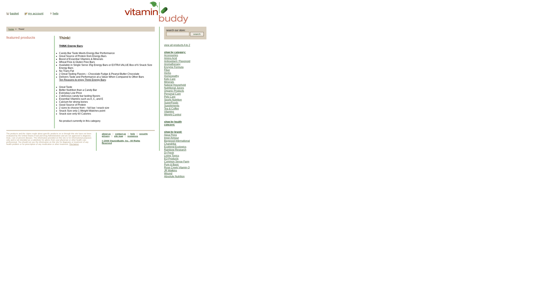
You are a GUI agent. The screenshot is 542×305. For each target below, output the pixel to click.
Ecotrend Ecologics (175, 146)
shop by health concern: (173, 123)
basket (14, 13)
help (55, 13)
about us (106, 134)
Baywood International (177, 140)
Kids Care (170, 79)
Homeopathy (171, 76)
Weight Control (172, 114)
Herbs (167, 73)
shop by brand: (173, 131)
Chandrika (170, 143)
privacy (106, 136)
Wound (168, 173)
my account (35, 13)
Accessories (171, 55)
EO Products (171, 158)
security (143, 134)
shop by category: (175, 52)
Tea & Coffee (171, 108)
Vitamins (169, 111)
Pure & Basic (171, 164)
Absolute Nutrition (174, 176)
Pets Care (170, 96)
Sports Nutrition (173, 99)
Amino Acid (170, 58)
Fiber (167, 70)
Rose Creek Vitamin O (177, 167)
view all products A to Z (177, 45)
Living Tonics (171, 155)
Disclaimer (74, 144)
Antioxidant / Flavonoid (177, 61)
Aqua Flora (170, 134)
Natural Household (175, 84)
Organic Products (174, 90)
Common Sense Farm (176, 161)
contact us (120, 134)
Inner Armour (171, 137)
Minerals (169, 81)
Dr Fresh (169, 152)
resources (132, 136)
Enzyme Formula (174, 67)
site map (118, 136)
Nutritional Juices (174, 87)
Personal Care (172, 93)
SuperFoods (171, 102)
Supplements (171, 105)
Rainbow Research (175, 149)
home (11, 29)
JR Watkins (170, 170)
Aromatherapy (172, 64)
